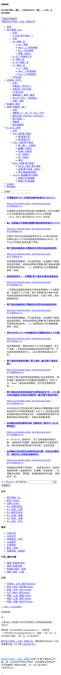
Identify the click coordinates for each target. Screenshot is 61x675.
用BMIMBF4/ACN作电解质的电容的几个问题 (33, 332)
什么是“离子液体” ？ (22, 35)
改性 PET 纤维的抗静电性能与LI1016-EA (31, 197)
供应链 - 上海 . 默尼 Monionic (21, 583)
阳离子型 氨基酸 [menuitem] (26, 178)
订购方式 (11, 533)
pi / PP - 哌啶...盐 (20, 62)
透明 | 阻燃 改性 (15, 566)
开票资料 (11, 545)
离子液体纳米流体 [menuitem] (27, 172)
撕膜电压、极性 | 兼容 (23, 95)
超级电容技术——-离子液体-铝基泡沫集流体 (32, 276)
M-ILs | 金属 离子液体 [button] (23, 163)
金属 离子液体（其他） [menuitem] (29, 169)
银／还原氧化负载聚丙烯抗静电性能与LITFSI (33, 223)
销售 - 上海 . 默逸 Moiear (19, 595)
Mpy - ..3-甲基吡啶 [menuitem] (27, 71)
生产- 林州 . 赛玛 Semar (18, 592)
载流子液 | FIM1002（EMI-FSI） (28, 116)
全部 (14, 32)
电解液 (15, 121)
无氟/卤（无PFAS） (22, 86)
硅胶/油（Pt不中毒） (22, 89)
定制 (14, 38)
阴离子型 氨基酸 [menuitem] (26, 181)
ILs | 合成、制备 (15, 515)
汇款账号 (11, 542)
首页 (9, 27)
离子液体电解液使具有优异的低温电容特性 (32, 248)
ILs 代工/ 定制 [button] (14, 127)
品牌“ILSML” (13, 503)
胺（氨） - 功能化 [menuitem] (27, 145)
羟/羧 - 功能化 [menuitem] (25, 151)
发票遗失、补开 (15, 539)
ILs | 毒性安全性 (15, 512)
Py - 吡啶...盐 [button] (18, 65)
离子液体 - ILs (14, 497)
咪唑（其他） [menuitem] (25, 53)
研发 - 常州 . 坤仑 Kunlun (19, 589)
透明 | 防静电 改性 (16, 563)
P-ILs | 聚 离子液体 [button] (21, 133)
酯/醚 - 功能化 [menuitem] (25, 148)
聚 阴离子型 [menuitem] (24, 139)
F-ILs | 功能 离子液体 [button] (22, 142)
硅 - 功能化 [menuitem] (23, 157)
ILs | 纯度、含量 (15, 518)
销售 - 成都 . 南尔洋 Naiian (20, 601)
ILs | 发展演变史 (15, 506)
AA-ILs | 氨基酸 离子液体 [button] (25, 175)
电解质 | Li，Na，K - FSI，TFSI (28, 113)
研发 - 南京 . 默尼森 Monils (20, 586)
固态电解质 (18, 124)
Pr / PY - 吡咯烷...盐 (22, 56)
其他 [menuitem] (20, 160)
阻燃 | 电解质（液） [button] (17, 107)
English (10, 184)
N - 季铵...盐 (18, 59)
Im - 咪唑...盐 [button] (18, 41)
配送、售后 (12, 548)
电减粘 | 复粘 (13, 104)
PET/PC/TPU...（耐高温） (25, 98)
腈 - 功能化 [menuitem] (23, 154)
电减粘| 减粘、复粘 (16, 569)
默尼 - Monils (13, 500)
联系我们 (11, 186)
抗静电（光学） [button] (15, 80)
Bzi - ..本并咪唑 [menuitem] (25, 50)
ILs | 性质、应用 (15, 509)
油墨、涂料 (18, 101)
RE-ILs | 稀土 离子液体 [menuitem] (29, 166)
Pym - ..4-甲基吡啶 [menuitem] (27, 74)
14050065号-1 (29, 644)
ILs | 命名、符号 (15, 521)
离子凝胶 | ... (18, 119)
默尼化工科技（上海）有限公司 (17, 641)
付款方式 (11, 536)
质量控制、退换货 (16, 551)
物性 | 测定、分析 (15, 572)
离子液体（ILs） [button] (15, 30)
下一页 (14, 482)
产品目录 (17, 77)
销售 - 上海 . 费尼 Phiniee (19, 598)
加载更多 (6, 485)
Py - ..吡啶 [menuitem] (23, 68)
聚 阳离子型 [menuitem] (24, 136)
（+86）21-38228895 (11, 607)
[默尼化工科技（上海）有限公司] (30, 21)
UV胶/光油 (17, 92)
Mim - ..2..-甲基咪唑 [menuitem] (27, 47)
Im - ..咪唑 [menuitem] (23, 44)
